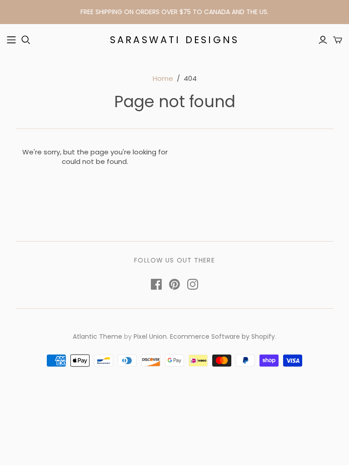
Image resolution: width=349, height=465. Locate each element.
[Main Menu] (11, 40)
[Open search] (25, 40)
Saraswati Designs (174, 39)
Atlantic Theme (97, 336)
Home (163, 78)
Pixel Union (150, 336)
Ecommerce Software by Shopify (222, 336)
